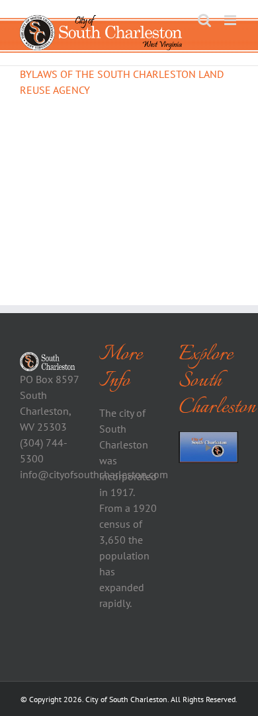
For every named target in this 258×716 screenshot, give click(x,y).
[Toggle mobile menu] (231, 20)
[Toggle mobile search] (204, 20)
